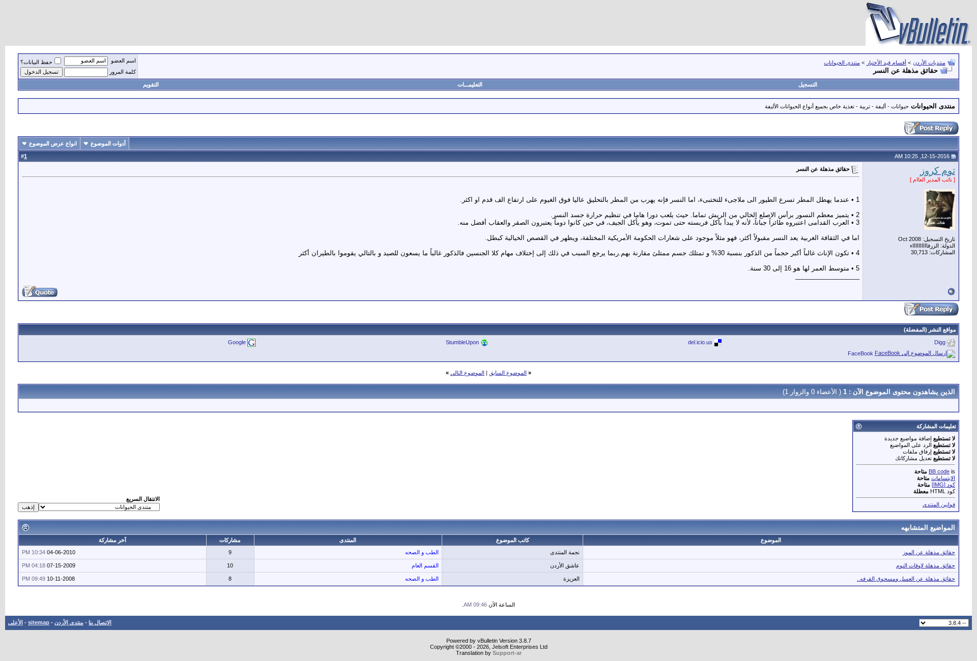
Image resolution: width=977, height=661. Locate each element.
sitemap (38, 622)
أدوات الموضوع (108, 143)
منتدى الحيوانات (842, 62)
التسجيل (807, 84)
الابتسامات (943, 478)
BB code (939, 471)
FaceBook (860, 353)
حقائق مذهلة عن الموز (929, 552)
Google (237, 342)
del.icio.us (700, 342)
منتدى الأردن (68, 622)
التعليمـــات (469, 84)
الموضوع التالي (467, 373)
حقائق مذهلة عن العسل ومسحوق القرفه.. (906, 579)
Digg (939, 342)
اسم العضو (123, 60)
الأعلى (15, 622)
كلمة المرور (122, 72)
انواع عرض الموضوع (53, 143)
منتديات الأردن (929, 62)
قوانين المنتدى (939, 504)
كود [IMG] (943, 485)
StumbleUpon (462, 342)
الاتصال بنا (100, 622)
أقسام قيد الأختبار (886, 62)
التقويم (151, 84)
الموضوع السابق (508, 373)
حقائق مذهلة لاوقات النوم (925, 565)
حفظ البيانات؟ (36, 62)
